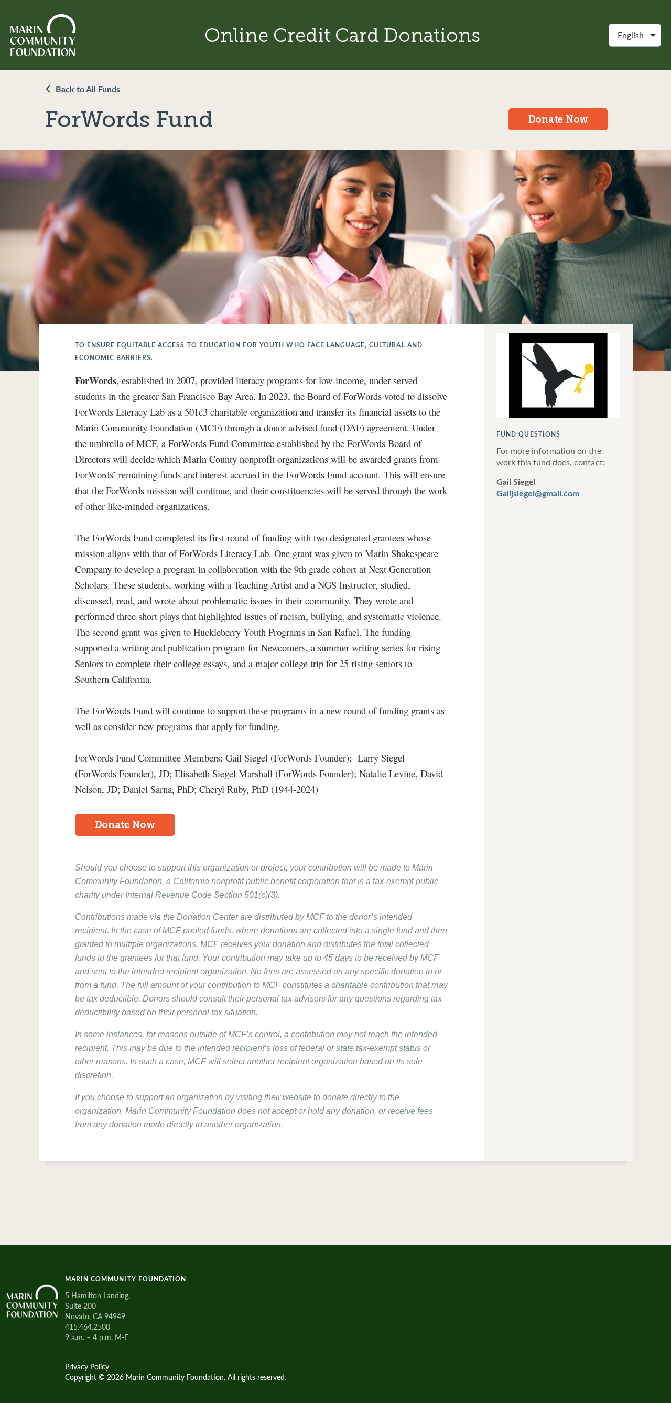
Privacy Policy (87, 1366)
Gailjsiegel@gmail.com (537, 494)
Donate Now (558, 119)
